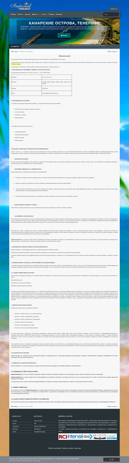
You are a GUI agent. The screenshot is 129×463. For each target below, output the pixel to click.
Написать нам (64, 450)
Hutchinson (37, 429)
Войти (113, 9)
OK (112, 460)
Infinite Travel (38, 421)
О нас (44, 14)
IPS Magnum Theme (64, 451)
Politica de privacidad (54, 448)
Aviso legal (77, 448)
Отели (20, 14)
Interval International (40, 426)
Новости (27, 14)
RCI (35, 423)
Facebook (59, 14)
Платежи (51, 14)
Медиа (34, 14)
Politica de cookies (16, 64)
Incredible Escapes (39, 432)
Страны (15, 421)
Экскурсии (16, 426)
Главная (13, 14)
